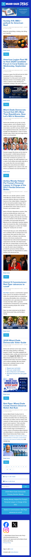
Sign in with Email (10, 481)
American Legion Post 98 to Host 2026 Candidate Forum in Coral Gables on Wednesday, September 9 (15, 63)
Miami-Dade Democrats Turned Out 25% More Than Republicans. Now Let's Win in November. (14, 113)
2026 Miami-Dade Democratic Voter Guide (14, 341)
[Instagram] (7, 530)
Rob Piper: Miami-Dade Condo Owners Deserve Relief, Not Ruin (14, 405)
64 (10, 469)
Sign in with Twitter (10, 476)
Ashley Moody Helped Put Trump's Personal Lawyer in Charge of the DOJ (15, 502)
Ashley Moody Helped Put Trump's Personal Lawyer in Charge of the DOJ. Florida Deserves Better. (14, 185)
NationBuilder (14, 552)
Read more (6, 50)
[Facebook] (7, 524)
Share (6, 54)
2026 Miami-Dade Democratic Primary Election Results (15, 493)
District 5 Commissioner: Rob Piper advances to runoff (15, 284)
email (11, 549)
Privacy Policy (7, 543)
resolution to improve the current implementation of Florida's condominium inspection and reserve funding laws (15, 437)
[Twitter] (16, 524)
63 (7, 469)
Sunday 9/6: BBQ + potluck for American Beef (13, 23)
